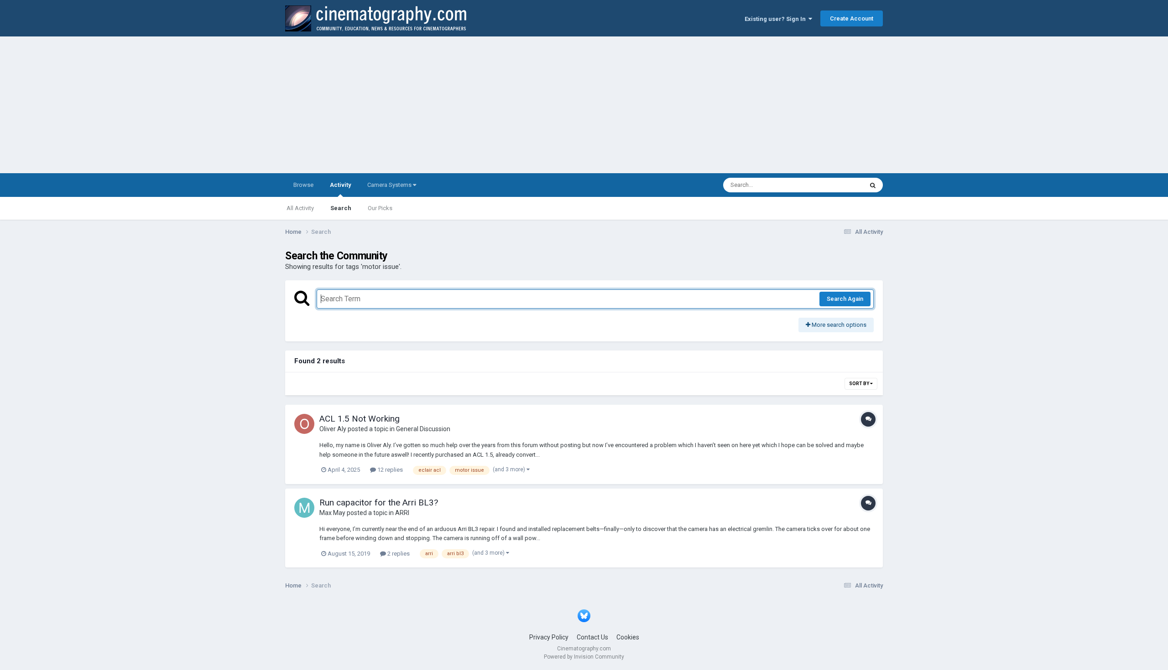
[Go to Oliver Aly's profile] (304, 424)
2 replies (398, 553)
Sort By (859, 383)
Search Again (845, 298)
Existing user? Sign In (776, 18)
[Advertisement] (584, 105)
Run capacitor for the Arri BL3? (378, 502)
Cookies (627, 637)
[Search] (873, 185)
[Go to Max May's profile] (304, 508)
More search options (838, 324)
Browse (303, 184)
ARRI (402, 512)
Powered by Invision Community (584, 657)
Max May (332, 512)
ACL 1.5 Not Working (359, 418)
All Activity (300, 208)
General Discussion (423, 429)
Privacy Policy (548, 637)
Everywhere (835, 185)
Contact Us (592, 637)
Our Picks (380, 208)
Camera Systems (390, 184)
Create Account (851, 18)
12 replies (389, 469)
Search (340, 208)
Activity (340, 184)
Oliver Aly (332, 429)
